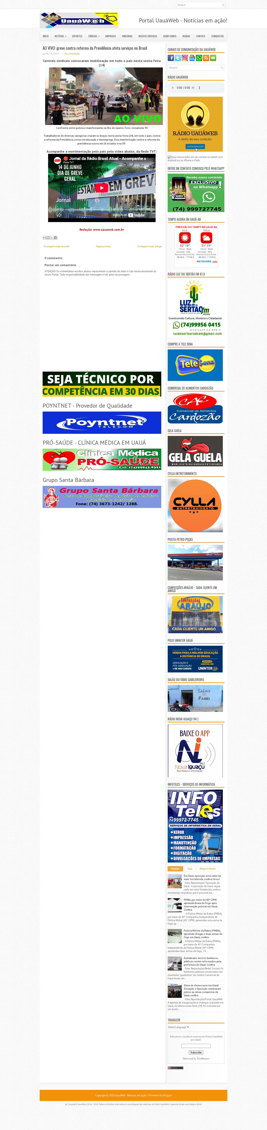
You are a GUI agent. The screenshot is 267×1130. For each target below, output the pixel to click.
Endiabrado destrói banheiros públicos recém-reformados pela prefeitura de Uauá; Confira (202, 961)
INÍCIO (46, 36)
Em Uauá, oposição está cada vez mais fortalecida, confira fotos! (202, 877)
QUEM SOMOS (170, 36)
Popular (175, 868)
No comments (72, 53)
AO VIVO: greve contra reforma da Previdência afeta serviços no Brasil (95, 48)
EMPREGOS (110, 36)
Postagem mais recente (56, 246)
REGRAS (186, 36)
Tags (189, 868)
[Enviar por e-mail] (44, 238)
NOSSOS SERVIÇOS (148, 36)
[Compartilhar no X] (52, 238)
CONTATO (200, 36)
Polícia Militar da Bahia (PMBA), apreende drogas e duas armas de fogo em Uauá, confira (203, 934)
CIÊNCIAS (94, 36)
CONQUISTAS (217, 36)
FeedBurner (203, 1058)
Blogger (167, 1095)
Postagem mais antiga (149, 246)
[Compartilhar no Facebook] (55, 238)
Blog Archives (208, 868)
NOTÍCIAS (60, 36)
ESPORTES (77, 36)
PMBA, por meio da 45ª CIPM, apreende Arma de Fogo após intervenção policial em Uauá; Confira (201, 904)
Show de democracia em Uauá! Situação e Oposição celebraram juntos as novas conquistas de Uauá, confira (202, 990)
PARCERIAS (127, 36)
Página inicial (103, 246)
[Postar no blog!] (48, 238)
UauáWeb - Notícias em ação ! (131, 1095)
